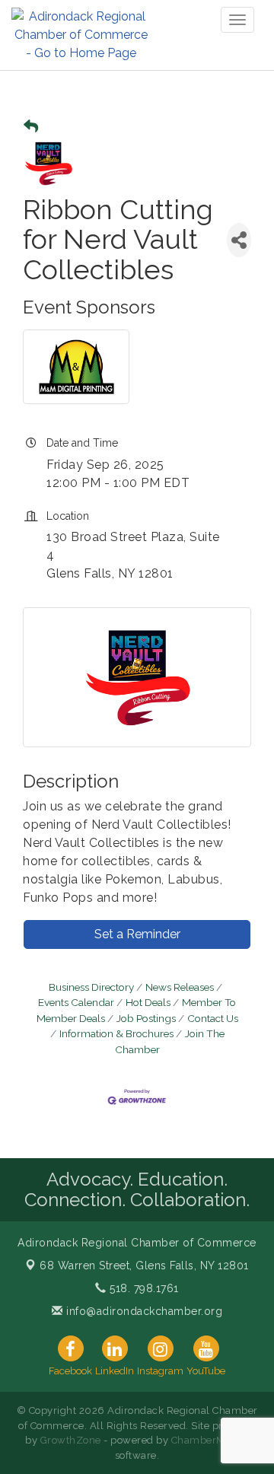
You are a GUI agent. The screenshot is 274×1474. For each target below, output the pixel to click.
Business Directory (91, 987)
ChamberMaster (210, 1440)
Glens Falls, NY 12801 (144, 1265)
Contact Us (212, 1018)
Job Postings (146, 1018)
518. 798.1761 (143, 1288)
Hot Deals (148, 1002)
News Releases (179, 987)
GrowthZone (70, 1440)
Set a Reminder (137, 934)
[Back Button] (31, 127)
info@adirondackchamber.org (142, 1311)
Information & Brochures (116, 1033)
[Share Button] (239, 240)
